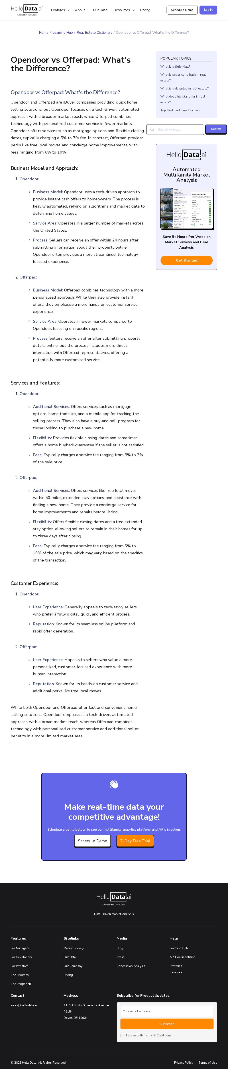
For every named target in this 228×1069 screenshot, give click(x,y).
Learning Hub (62, 32)
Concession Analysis (131, 966)
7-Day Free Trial (135, 841)
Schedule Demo (182, 10)
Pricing (145, 10)
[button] (61, 10)
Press (120, 957)
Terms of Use (207, 1063)
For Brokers (20, 975)
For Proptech (21, 984)
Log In (208, 10)
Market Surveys (74, 948)
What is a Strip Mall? (175, 66)
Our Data (100, 10)
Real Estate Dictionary (94, 32)
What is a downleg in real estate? (184, 88)
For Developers (21, 957)
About (80, 10)
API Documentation (182, 957)
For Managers (20, 948)
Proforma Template (176, 969)
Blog (120, 948)
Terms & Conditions (157, 1035)
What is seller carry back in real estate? (183, 78)
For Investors (19, 966)
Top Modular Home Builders (180, 110)
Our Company (73, 966)
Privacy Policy (183, 1063)
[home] (26, 10)
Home (44, 32)
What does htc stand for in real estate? (182, 99)
